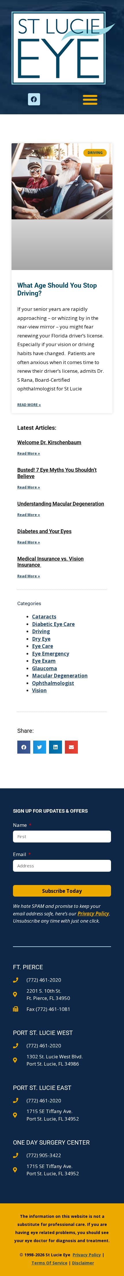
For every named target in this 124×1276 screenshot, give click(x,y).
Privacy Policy (93, 913)
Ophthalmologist (53, 683)
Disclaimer (83, 1263)
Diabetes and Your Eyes (44, 531)
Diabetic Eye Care (53, 624)
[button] (90, 99)
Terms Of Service (49, 1263)
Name (20, 825)
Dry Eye (41, 639)
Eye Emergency (50, 653)
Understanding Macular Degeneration (60, 504)
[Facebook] (34, 99)
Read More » (29, 404)
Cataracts (44, 616)
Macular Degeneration (60, 675)
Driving (41, 631)
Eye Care (42, 646)
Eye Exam (44, 661)
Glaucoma (44, 668)
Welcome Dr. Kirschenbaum (49, 442)
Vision (39, 690)
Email (20, 854)
